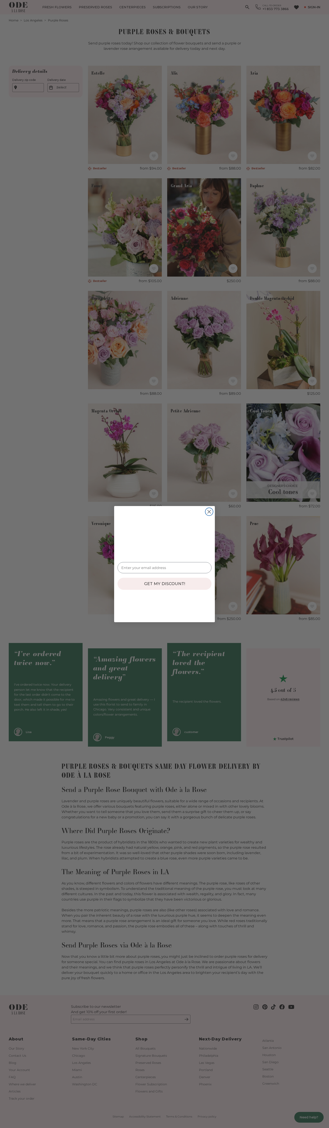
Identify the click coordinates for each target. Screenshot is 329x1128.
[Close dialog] (209, 512)
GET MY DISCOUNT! (164, 583)
